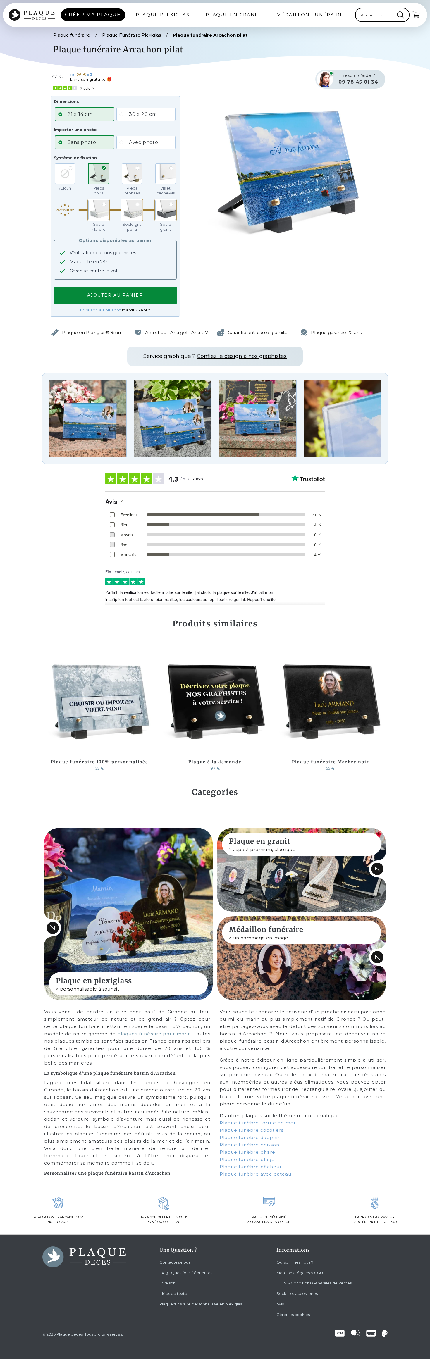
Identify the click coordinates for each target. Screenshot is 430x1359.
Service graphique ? (215, 356)
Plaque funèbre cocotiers (251, 1130)
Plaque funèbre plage (247, 1159)
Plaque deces (69, 1334)
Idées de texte (173, 1293)
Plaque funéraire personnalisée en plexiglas (200, 1304)
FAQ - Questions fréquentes (185, 1272)
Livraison (167, 1283)
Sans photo (82, 142)
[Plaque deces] (32, 15)
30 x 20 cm (143, 114)
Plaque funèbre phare (247, 1152)
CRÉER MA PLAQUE (93, 15)
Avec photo (143, 142)
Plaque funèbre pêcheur (251, 1166)
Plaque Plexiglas (163, 15)
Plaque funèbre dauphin (250, 1137)
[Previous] (50, 709)
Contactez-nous (174, 1262)
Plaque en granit (233, 15)
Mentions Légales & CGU (299, 1272)
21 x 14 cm (80, 114)
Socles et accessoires (297, 1293)
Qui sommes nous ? (294, 1262)
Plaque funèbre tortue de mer (258, 1123)
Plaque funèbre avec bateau (255, 1174)
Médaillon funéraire (309, 15)
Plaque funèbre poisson (249, 1145)
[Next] (379, 709)
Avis (280, 1304)
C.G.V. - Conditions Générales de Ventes (314, 1283)
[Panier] (416, 14)
